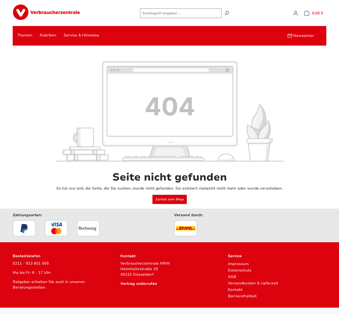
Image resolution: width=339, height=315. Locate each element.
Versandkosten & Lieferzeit (253, 283)
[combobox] (181, 13)
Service (235, 256)
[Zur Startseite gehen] (47, 12)
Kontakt (235, 289)
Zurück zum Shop (169, 199)
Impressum (238, 263)
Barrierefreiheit (242, 296)
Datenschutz (240, 270)
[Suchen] (226, 13)
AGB (232, 276)
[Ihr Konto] (295, 13)
